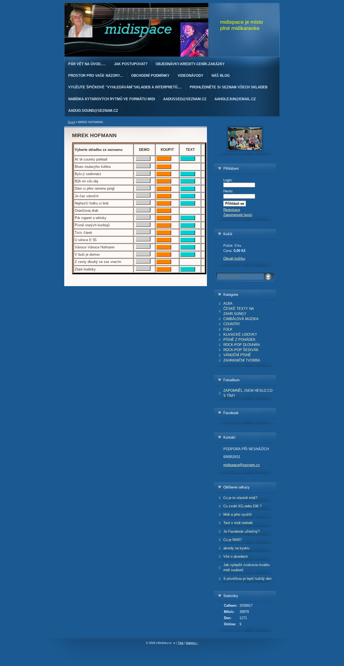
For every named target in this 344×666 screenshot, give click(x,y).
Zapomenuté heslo (237, 215)
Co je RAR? (232, 540)
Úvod (71, 122)
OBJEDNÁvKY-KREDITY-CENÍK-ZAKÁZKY (190, 64)
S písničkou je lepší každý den (247, 579)
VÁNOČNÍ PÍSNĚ (237, 355)
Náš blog (221, 76)
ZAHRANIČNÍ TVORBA (241, 360)
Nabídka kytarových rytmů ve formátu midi (111, 99)
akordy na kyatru (236, 548)
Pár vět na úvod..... (87, 64)
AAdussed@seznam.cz (184, 99)
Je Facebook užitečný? (241, 531)
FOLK (227, 329)
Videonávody (190, 76)
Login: (228, 180)
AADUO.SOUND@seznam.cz (93, 111)
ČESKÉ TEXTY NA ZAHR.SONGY (238, 311)
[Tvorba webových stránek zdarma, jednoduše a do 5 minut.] (174, 643)
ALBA (227, 303)
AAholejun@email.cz (235, 99)
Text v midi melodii (238, 523)
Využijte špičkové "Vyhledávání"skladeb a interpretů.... (125, 87)
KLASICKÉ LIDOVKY (240, 334)
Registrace (231, 210)
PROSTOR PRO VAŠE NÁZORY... (95, 76)
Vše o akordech (235, 556)
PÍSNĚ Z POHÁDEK (239, 340)
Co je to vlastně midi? (240, 498)
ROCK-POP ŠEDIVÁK (241, 350)
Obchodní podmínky (150, 76)
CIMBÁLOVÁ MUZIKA (241, 319)
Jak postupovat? (131, 64)
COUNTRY (231, 324)
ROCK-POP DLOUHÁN (241, 345)
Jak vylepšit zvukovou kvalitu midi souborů (246, 567)
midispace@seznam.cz (241, 465)
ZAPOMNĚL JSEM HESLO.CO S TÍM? (248, 393)
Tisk (181, 642)
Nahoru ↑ (192, 642)
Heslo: (228, 191)
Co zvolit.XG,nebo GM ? (242, 506)
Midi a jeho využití (237, 514)
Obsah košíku (234, 258)
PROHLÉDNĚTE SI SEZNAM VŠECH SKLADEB (228, 87)
